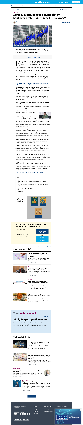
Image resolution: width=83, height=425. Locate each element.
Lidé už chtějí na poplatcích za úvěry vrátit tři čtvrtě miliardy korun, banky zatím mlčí (38, 255)
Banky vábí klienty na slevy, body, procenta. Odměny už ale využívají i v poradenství (37, 283)
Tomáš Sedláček (16, 368)
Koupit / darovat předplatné (62, 406)
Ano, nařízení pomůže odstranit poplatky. (26, 188)
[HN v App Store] (25, 419)
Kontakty (35, 406)
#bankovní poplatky (20, 172)
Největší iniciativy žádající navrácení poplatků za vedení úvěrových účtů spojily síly (39, 295)
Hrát (39, 216)
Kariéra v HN (36, 411)
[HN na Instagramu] (24, 414)
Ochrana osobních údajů (47, 406)
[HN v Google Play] (18, 419)
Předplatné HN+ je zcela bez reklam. (46, 246)
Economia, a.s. (21, 407)
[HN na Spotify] (27, 414)
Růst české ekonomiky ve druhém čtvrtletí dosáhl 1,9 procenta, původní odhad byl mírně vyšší (39, 357)
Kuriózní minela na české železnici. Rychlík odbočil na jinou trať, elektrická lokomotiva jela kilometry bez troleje (38, 342)
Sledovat (30, 57)
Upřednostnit (37, 57)
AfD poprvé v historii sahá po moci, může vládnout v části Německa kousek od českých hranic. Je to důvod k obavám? (36, 383)
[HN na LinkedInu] (25, 414)
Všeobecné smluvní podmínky (48, 411)
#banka (34, 172)
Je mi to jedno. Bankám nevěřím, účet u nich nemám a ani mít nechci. (32, 181)
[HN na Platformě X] (20, 414)
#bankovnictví (28, 172)
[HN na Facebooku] (22, 414)
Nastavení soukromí (46, 409)
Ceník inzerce (36, 413)
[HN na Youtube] (29, 414)
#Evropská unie (40, 172)
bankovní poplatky (28, 313)
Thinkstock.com (27, 45)
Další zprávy (32, 396)
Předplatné (76, 2)
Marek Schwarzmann (20, 21)
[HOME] (11, 6)
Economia (35, 409)
